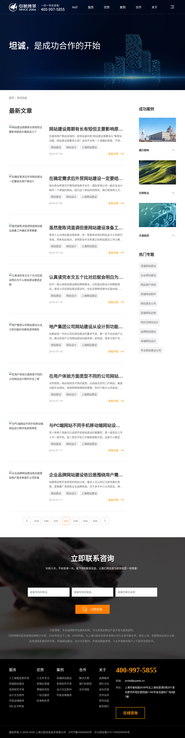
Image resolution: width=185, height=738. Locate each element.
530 (46, 521)
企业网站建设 (148, 275)
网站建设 (56, 147)
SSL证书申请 (16, 706)
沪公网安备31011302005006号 (112, 732)
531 (56, 521)
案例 (123, 7)
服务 (91, 7)
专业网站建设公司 (151, 350)
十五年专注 (43, 678)
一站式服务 (43, 695)
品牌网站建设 (148, 331)
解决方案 (84, 678)
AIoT (75, 7)
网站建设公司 (148, 303)
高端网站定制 (148, 312)
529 (37, 521)
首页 (11, 97)
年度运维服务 (16, 700)
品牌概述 (104, 678)
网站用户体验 (148, 284)
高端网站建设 (148, 266)
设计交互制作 (16, 695)
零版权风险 (43, 689)
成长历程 (104, 689)
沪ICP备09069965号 (80, 732)
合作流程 (84, 689)
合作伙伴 (104, 695)
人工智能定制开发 (19, 678)
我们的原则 (85, 683)
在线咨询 (130, 712)
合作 (138, 7)
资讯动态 (104, 700)
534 (85, 521)
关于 (154, 7)
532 (66, 521)
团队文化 (104, 683)
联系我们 (104, 706)
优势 (107, 7)
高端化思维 (43, 683)
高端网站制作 (148, 294)
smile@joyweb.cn (135, 680)
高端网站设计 (148, 341)
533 (76, 521)
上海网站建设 (89, 147)
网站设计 (71, 147)
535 (95, 521)
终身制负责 (43, 700)
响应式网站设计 (149, 322)
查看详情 (113, 153)
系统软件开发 (16, 689)
